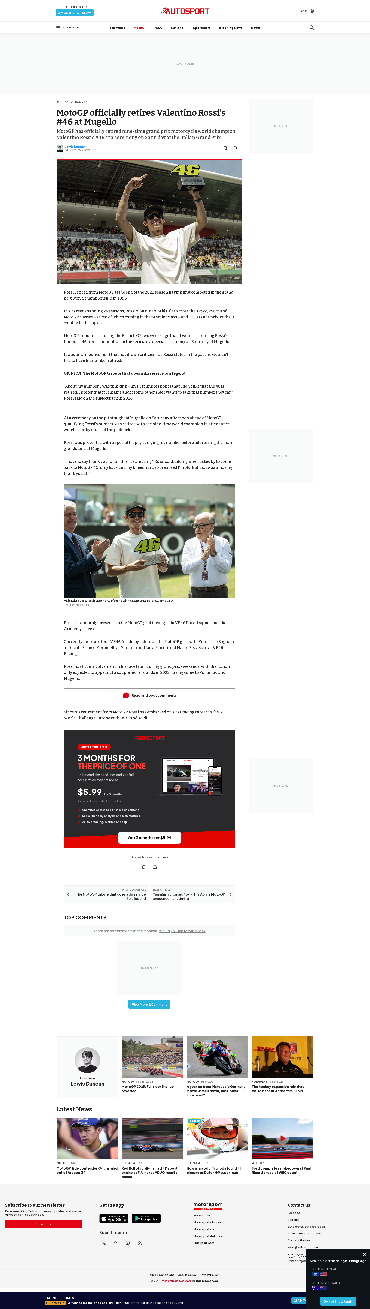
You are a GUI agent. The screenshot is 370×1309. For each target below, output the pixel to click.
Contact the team (300, 1240)
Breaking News (231, 28)
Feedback (294, 1213)
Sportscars (202, 28)
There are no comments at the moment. (150, 931)
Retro (255, 28)
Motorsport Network (177, 1280)
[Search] (311, 27)
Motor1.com (202, 1215)
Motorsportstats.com (209, 1236)
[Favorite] (225, 148)
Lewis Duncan (75, 146)
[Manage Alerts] (155, 867)
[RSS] (139, 1243)
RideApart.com (204, 1243)
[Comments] (236, 148)
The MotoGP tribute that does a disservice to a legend (134, 373)
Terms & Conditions (161, 1274)
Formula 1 (117, 28)
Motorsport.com (205, 1229)
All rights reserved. (205, 1280)
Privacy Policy (209, 1274)
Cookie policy (187, 1274)
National (177, 28)
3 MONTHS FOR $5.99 (74, 13)
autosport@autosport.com (307, 1226)
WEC (159, 28)
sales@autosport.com (303, 1247)
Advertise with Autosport (305, 1233)
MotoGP (140, 28)
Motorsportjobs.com (208, 1222)
